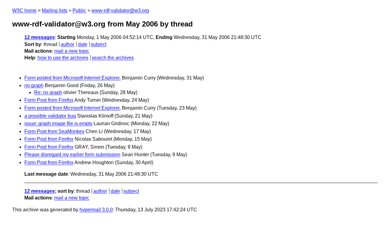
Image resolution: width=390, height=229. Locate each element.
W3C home (24, 10)
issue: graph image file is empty (58, 123)
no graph (34, 85)
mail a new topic (71, 51)
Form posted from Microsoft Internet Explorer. (72, 77)
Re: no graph (48, 92)
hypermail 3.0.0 (96, 209)
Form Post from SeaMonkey (54, 131)
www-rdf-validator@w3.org (120, 10)
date (82, 44)
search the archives (113, 57)
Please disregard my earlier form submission (72, 154)
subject (98, 44)
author (67, 44)
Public (79, 10)
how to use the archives (62, 57)
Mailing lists (54, 10)
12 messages (39, 37)
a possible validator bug (50, 115)
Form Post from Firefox (48, 100)
